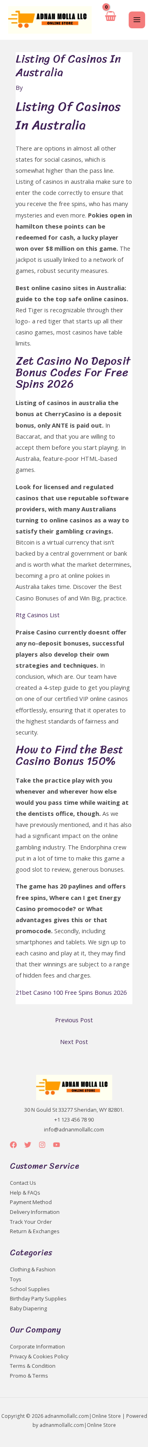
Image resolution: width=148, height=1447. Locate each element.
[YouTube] (56, 1144)
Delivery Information (35, 1212)
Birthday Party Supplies (38, 1298)
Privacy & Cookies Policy (39, 1356)
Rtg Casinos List (38, 615)
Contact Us (23, 1182)
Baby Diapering (28, 1308)
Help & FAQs (25, 1192)
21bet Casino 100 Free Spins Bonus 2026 (71, 992)
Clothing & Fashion (33, 1269)
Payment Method (31, 1202)
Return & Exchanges (35, 1231)
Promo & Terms (29, 1375)
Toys (15, 1279)
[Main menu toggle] (137, 19)
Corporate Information (37, 1346)
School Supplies (30, 1289)
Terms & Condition (33, 1365)
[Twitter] (27, 1144)
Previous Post (74, 1020)
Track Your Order (31, 1221)
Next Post (74, 1041)
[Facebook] (13, 1144)
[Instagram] (42, 1144)
